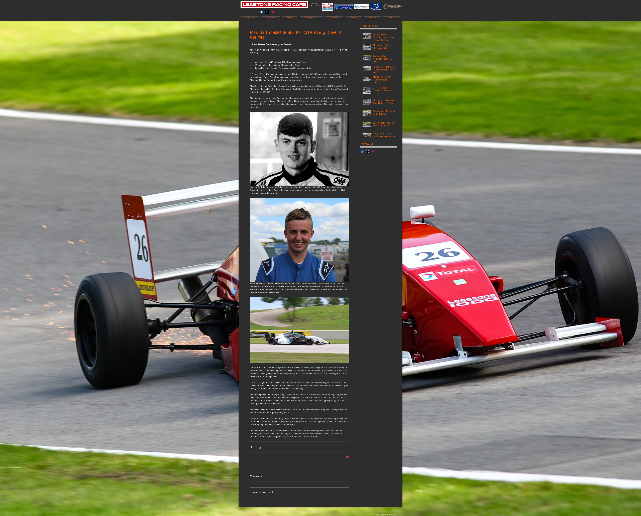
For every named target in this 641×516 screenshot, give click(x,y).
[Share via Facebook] (251, 447)
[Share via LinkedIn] (268, 447)
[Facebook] (261, 12)
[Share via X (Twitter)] (259, 447)
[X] (267, 12)
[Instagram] (272, 12)
